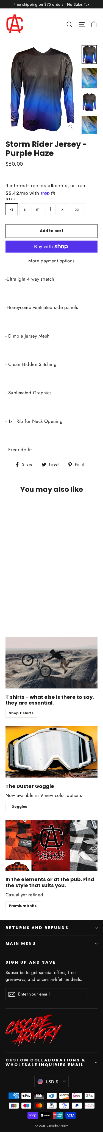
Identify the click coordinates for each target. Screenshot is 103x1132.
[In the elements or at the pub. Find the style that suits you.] (51, 845)
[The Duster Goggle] (51, 752)
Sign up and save (30, 962)
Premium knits (23, 905)
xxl (77, 209)
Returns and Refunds (37, 927)
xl (63, 209)
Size (10, 199)
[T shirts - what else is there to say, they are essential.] (51, 662)
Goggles (19, 806)
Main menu (20, 943)
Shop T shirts (21, 713)
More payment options (51, 260)
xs (11, 209)
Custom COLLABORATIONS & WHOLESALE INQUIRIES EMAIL (45, 1062)
